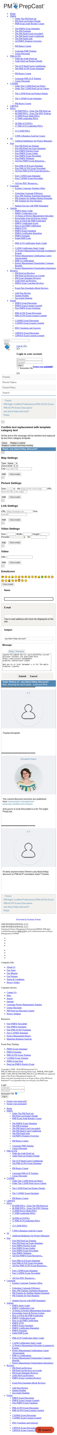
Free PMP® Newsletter (17, 1024)
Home (12, 13)
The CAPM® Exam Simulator (28, 98)
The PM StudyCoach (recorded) (29, 33)
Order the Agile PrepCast (26, 58)
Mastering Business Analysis (19, 1039)
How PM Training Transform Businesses (33, 196)
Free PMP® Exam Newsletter (28, 156)
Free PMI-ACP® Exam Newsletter (30, 168)
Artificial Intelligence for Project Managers (33, 141)
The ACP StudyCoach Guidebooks (30, 66)
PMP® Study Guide (24, 211)
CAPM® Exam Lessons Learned (29, 323)
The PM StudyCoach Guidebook (29, 36)
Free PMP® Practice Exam (27, 151)
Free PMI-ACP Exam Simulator (29, 166)
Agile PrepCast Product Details (28, 61)
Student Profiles (22, 295)
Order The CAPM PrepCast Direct (30, 86)
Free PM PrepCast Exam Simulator (30, 148)
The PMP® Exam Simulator (27, 28)
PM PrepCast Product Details (28, 21)
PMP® (13, 16)
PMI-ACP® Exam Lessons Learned (31, 315)
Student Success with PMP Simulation (31, 206)
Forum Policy (8, 387)
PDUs (12, 108)
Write (11, 651)
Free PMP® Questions (16, 1027)
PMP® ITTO (21, 228)
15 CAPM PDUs (22, 131)
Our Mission (12, 973)
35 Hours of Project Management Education (34, 216)
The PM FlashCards (24, 38)
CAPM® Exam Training (17, 1058)
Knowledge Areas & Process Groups (31, 218)
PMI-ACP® (15, 56)
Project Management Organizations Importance (35, 268)
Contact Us (11, 992)
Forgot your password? (17, 1101)
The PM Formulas (23, 31)
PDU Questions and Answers (28, 328)
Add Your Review (23, 293)
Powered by (21, 919)
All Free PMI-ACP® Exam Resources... (32, 171)
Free (12, 143)
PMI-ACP (21, 931)
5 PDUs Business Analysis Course (30, 136)
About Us (11, 967)
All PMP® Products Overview (28, 41)
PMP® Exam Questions (25, 231)
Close (4, 443)
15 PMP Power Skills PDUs (27, 116)
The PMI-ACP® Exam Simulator (29, 68)
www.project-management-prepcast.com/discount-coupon (18, 802)
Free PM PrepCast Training (27, 146)
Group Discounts (22, 53)
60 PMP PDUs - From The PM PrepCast (33, 111)
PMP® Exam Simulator (17, 1049)
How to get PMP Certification (28, 226)
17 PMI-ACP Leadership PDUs (29, 126)
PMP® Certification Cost (26, 213)
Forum (13, 300)
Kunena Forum (34, 919)
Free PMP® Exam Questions (27, 308)
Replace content (17, 443)
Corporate (14, 186)
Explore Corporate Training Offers (30, 188)
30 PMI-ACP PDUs (24, 123)
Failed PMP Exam (23, 238)
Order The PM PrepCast (25, 18)
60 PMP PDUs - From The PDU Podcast (33, 113)
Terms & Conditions (15, 979)
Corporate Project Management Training (24, 1004)
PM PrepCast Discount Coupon (20, 1011)
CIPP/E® (14, 106)
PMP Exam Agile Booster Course (29, 23)
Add (4, 474)
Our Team (11, 970)
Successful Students (23, 298)
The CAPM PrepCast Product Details (31, 93)
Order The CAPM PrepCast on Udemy (32, 88)
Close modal (15, 474)
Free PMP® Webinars (24, 158)
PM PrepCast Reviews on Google (30, 275)
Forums (6, 377)
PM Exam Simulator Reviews (28, 278)
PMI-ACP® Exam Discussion (28, 313)
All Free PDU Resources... (26, 183)
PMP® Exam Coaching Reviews (29, 283)
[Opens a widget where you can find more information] (44, 1430)
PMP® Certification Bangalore (28, 233)
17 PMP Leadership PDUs (26, 118)
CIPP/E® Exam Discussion (27, 333)
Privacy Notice (13, 982)
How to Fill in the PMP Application (30, 221)
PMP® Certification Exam (26, 223)
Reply (6, 415)
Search (6, 393)
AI (11, 138)
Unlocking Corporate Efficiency (29, 193)
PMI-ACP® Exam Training (19, 1055)
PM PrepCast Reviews (25, 273)
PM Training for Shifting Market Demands (33, 198)
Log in (4, 1096)
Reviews (14, 271)
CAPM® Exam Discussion (27, 320)
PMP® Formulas (22, 236)
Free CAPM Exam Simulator (27, 176)
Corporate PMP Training (25, 51)
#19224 (29, 754)
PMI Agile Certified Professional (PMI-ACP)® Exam (29, 404)
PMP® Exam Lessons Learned (28, 305)
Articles (13, 208)
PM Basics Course (23, 46)
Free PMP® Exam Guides (26, 153)
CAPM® (14, 83)
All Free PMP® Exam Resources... (30, 161)
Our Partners (12, 976)
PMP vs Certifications (24, 261)
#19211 (29, 827)
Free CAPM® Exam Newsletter (29, 178)
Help (9, 995)
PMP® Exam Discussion (26, 303)
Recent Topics (9, 382)
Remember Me (26, 368)
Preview (20, 651)
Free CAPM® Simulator (17, 1033)
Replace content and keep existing (17, 445)
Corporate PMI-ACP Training (28, 78)
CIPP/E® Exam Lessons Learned (29, 335)
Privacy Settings (14, 1014)
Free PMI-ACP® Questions (19, 1030)
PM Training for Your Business (28, 201)
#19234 (29, 688)
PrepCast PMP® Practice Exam (20, 1064)
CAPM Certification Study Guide (29, 248)
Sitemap (10, 1001)
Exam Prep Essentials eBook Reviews (31, 288)
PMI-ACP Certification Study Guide (31, 243)
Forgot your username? (43, 366)
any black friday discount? (16, 411)
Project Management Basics (19, 1036)
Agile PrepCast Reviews (25, 280)
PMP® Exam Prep (15, 1061)
